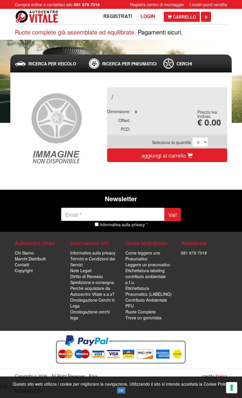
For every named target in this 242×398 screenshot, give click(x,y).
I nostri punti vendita (208, 4)
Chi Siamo (24, 253)
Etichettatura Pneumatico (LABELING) (148, 291)
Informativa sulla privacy (92, 253)
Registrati (117, 16)
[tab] (47, 64)
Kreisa (221, 376)
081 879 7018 (194, 253)
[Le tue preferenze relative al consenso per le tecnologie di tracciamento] (231, 387)
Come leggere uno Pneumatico (142, 256)
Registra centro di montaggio (157, 4)
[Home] (37, 16)
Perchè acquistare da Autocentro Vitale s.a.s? (92, 291)
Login (147, 16)
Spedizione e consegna (92, 282)
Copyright (24, 270)
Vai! (172, 214)
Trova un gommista (143, 318)
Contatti (22, 264)
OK (121, 390)
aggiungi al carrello (164, 155)
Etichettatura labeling (145, 270)
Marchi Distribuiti (30, 259)
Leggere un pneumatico (147, 264)
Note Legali (80, 270)
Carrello (184, 17)
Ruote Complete (140, 312)
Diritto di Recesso (86, 276)
